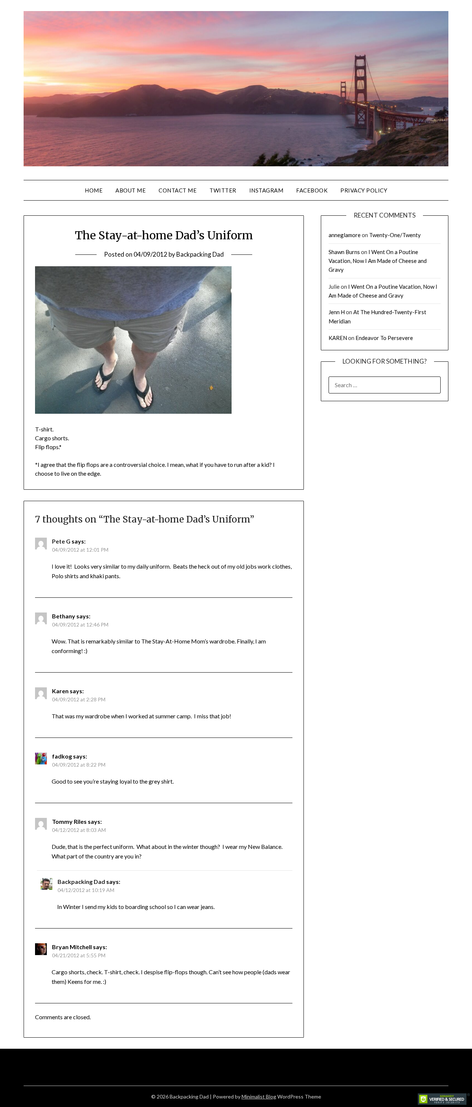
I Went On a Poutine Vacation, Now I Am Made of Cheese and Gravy (378, 261)
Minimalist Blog (259, 1096)
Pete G (61, 541)
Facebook (311, 190)
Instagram (266, 190)
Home (94, 190)
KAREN (338, 337)
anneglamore (345, 235)
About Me (130, 190)
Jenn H (337, 312)
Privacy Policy (363, 190)
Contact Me (178, 190)
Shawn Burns (344, 252)
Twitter (222, 190)
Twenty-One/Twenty (395, 235)
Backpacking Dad (200, 254)
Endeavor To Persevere (384, 337)
